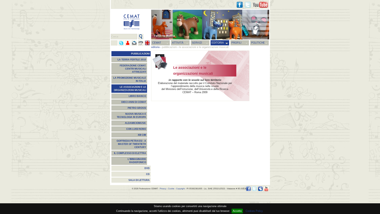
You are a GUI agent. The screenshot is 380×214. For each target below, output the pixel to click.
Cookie (171, 188)
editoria (155, 47)
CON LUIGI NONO (136, 129)
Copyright (180, 188)
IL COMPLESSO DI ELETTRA (130, 153)
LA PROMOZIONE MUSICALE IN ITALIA (129, 79)
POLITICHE (258, 42)
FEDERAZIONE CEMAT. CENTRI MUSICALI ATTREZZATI (133, 68)
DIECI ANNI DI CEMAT (133, 102)
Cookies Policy (254, 210)
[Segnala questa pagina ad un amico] (127, 43)
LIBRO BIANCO (137, 96)
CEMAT (156, 42)
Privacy (163, 188)
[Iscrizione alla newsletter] (134, 43)
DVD (147, 168)
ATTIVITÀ (177, 42)
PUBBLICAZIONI (140, 54)
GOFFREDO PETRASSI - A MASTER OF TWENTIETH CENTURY (131, 144)
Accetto (237, 210)
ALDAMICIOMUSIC (135, 123)
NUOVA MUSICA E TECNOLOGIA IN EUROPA (131, 115)
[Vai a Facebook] (248, 188)
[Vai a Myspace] (260, 188)
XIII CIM (142, 135)
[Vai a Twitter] (248, 5)
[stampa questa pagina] (140, 43)
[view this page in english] (147, 43)
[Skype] (121, 43)
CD (148, 174)
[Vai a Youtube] (260, 5)
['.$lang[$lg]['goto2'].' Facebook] (240, 5)
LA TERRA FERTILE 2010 (132, 59)
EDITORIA (218, 42)
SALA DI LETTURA (139, 180)
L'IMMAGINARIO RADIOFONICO (137, 160)
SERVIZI (197, 42)
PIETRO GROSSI (137, 108)
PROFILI (236, 42)
